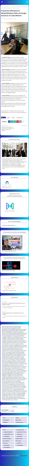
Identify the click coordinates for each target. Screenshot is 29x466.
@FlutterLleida (18, 326)
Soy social (5, 443)
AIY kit (7, 333)
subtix (25, 392)
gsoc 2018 (20, 360)
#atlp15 (20, 330)
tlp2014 (19, 394)
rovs (12, 389)
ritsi (5, 389)
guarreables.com (16, 362)
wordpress (14, 398)
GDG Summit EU (6, 353)
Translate (12, 411)
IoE (2, 369)
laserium (25, 370)
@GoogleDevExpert (6, 328)
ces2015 (4, 342)
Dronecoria (11, 346)
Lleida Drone (13, 373)
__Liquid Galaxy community (8, 434)
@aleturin (4, 326)
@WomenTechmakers (21, 329)
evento (21, 348)
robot (8, 389)
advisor (12, 332)
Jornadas (18, 369)
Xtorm (9, 400)
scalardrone (21, 389)
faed (11, 349)
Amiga (25, 333)
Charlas (12, 342)
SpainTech (4, 392)
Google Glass (5, 357)
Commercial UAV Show (18, 344)
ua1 (16, 396)
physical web (15, 384)
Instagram (5, 422)
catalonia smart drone (7, 341)
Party (7, 384)
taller (6, 393)
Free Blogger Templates (14, 457)
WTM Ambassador (21, 398)
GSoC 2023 (22, 361)
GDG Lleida (17, 352)
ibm (24, 364)
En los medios (6, 441)
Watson (4, 397)
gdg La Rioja (11, 352)
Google (8, 117)
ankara (21, 334)
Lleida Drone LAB (19, 373)
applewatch (10, 336)
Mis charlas (18, 441)
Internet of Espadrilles (12, 368)
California (9, 338)
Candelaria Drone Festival (13, 340)
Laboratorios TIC (13, 370)
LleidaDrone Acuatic (12, 374)
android (11, 334)
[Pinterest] (17, 121)
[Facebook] (9, 121)
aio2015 (3, 333)
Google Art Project (11, 92)
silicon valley (13, 390)
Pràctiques (14, 385)
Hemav (15, 364)
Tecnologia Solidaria (20, 393)
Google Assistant (6, 356)
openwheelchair (6, 382)
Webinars (16, 397)
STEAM (16, 392)
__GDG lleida (19, 436)
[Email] (20, 121)
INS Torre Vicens (19, 365)
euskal (15, 348)
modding (24, 378)
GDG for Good (5, 352)
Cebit (25, 341)
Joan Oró (13, 369)
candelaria (4, 340)
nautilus (18, 380)
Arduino (18, 336)
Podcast (4, 385)
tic (17, 394)
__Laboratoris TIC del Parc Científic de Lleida (21, 432)
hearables (11, 364)
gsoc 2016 (11, 360)
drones (16, 346)
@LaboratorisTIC (6, 329)
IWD (6, 369)
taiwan (3, 393)
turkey (10, 396)
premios (19, 385)
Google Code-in (20, 356)
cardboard (22, 340)
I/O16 (20, 364)
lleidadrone (4, 374)
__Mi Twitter (18, 443)
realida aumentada (17, 386)
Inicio (2, 6)
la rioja (7, 370)
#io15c (23, 330)
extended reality (6, 349)
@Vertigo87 (13, 329)
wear (7, 397)
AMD (22, 333)
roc (10, 389)
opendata (18, 381)
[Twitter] (12, 121)
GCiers (22, 350)
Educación (20, 346)
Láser (21, 370)
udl (21, 396)
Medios (11, 377)
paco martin (16, 382)
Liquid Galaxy (7, 6)
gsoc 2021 (12, 361)
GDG (25, 350)
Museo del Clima (12, 380)
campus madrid (15, 338)
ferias (13, 349)
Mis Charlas (18, 420)
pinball (19, 384)
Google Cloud (13, 356)
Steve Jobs (21, 392)
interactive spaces (16, 366)
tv (12, 396)
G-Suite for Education (14, 350)
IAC (22, 364)
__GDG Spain (6, 436)
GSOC (13, 117)
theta (15, 394)
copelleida (16, 345)
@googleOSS (14, 328)
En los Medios (6, 420)
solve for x (24, 390)
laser (18, 370)
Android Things (16, 334)
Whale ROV (20, 397)
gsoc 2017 (16, 360)
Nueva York (4, 381)
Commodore (5, 345)
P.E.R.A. (11, 382)
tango (9, 393)
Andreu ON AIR (5, 334)
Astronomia (12, 337)
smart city (19, 390)
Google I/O (17, 357)
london (21, 376)
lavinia (3, 372)
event (18, 348)
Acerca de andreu (7, 438)
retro (20, 388)
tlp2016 (3, 396)
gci (20, 350)
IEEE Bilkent (6, 365)
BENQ (16, 337)
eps (24, 346)
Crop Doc (24, 345)
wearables (10, 397)
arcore (14, 336)
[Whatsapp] (15, 121)
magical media (5, 377)
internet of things (21, 368)
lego (6, 372)
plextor (23, 384)
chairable (8, 342)
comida (10, 344)
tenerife (4, 394)
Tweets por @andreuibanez (8, 225)
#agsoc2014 (15, 330)
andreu (17, 418)
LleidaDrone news (12, 376)
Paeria (20, 382)
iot (4, 369)
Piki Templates (23, 455)
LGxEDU (15, 372)
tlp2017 (7, 396)
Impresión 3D (13, 365)
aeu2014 (16, 332)
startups (13, 392)
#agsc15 (10, 330)
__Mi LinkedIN (6, 445)
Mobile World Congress (16, 378)
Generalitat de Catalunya (12, 354)
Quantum (7, 386)
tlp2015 (23, 394)
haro (7, 364)
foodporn (4, 350)
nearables (22, 380)
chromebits (23, 342)
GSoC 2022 (17, 361)
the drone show (9, 394)
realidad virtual (11, 388)
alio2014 (10, 333)
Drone (7, 346)
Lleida (8, 373)
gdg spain (22, 352)
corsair (20, 345)
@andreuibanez (10, 326)
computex (10, 345)
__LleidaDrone (19, 434)
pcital (10, 384)
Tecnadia (13, 393)
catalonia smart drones (18, 341)
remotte (17, 388)
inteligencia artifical (6, 366)
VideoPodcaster (19, 422)
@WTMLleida (5, 330)
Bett (19, 337)
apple (5, 336)
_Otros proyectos (20, 429)
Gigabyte (20, 354)
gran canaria (14, 358)
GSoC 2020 (7, 361)
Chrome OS (17, 342)
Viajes (23, 396)
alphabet (19, 333)
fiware (20, 349)
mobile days (8, 378)
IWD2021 (9, 369)
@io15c (19, 328)
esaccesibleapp (10, 348)
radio (11, 386)
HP (17, 364)
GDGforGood (19, 353)
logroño (18, 376)
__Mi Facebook (6, 447)
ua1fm (18, 396)
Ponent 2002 (9, 385)
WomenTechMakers (7, 398)
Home (4, 429)
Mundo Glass (5, 380)
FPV (7, 350)
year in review (14, 400)
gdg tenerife (13, 353)
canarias (21, 338)
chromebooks (5, 344)
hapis (4, 364)
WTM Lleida (4, 400)
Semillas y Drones (6, 390)
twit (14, 396)
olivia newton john (12, 381)
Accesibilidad (7, 332)
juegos (21, 369)
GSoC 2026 (4, 362)
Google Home (11, 357)
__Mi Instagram (19, 445)
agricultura (21, 332)
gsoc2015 (9, 362)
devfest (4, 346)
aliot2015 (15, 333)
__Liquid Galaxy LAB (7, 432)
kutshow (4, 370)
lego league (10, 372)
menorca (19, 377)
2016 (3, 332)
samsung (16, 389)
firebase (17, 349)
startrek (9, 392)
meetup (15, 377)
